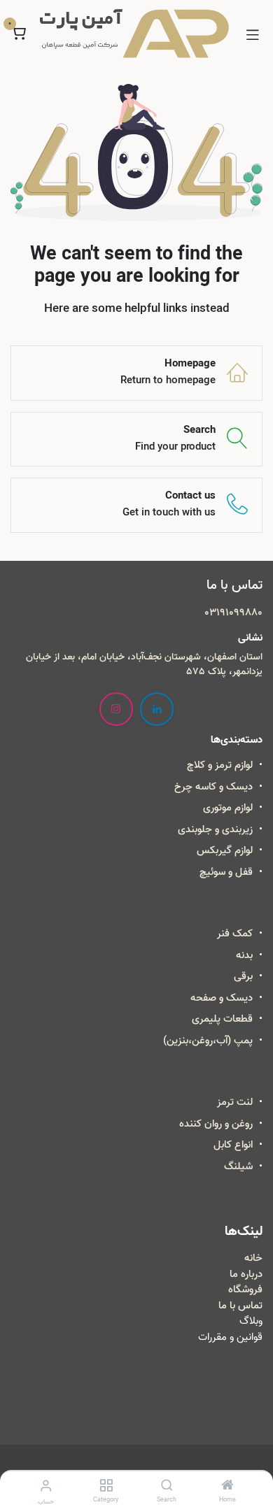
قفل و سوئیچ (226, 872)
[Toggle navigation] (252, 33)
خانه (253, 1258)
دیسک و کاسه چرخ (213, 786)
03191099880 (233, 612)
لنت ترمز (235, 1102)
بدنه (244, 955)
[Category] (106, 1486)
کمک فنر (235, 933)
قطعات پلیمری (222, 1018)
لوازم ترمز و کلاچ (220, 765)
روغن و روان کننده (216, 1123)
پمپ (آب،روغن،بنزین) (208, 1040)
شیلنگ (238, 1166)
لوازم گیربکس (225, 850)
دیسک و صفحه (221, 998)
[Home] (227, 1486)
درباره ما (246, 1274)
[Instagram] (116, 709)
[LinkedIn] (157, 709)
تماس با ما (240, 1305)
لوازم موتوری (228, 807)
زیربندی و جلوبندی (215, 829)
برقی (243, 976)
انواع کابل (233, 1144)
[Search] (167, 1486)
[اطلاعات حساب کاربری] (45, 1486)
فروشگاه (245, 1289)
